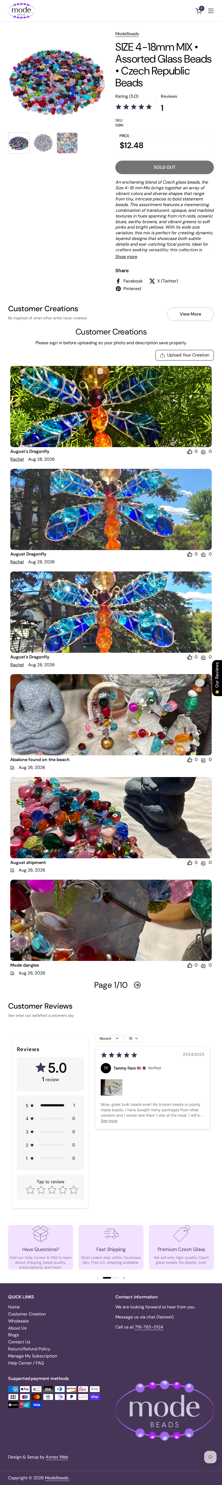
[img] (133, 108)
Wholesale (18, 1321)
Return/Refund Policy (29, 1349)
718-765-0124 (149, 1327)
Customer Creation (27, 1314)
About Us (17, 1328)
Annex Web (57, 1457)
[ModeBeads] (21, 11)
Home (14, 1307)
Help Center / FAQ (26, 1363)
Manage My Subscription (32, 1356)
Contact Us (19, 1342)
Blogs (13, 1335)
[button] (199, 11)
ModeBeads (127, 34)
